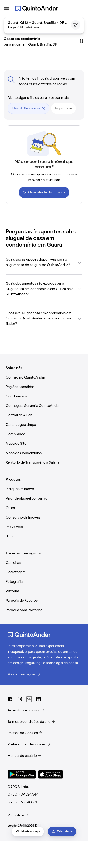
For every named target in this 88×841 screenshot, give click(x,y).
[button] (44, 262)
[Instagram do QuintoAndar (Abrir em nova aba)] (20, 699)
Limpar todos (63, 108)
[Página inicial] (36, 8)
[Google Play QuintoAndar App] (22, 774)
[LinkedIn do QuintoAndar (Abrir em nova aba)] (38, 699)
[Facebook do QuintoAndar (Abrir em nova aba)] (10, 699)
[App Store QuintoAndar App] (50, 774)
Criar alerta (65, 831)
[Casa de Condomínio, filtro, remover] (43, 108)
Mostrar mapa (30, 831)
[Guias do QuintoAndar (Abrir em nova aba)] (29, 699)
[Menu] (6, 8)
